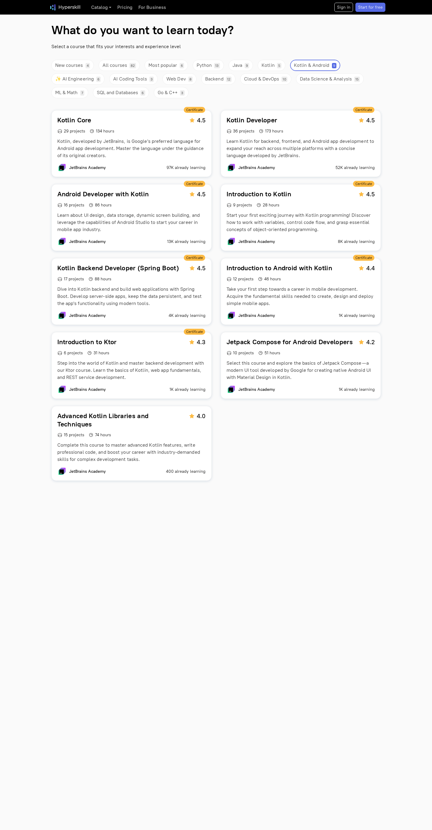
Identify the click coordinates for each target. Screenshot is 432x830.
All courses (118, 65)
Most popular (165, 65)
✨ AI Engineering (77, 79)
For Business (152, 7)
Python (208, 65)
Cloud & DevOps (265, 79)
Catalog (99, 7)
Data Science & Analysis (329, 79)
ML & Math (69, 92)
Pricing (124, 7)
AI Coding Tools (133, 79)
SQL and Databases (120, 92)
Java (240, 65)
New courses (72, 65)
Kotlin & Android (314, 65)
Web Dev (179, 79)
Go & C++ (170, 92)
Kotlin (271, 65)
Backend (217, 79)
